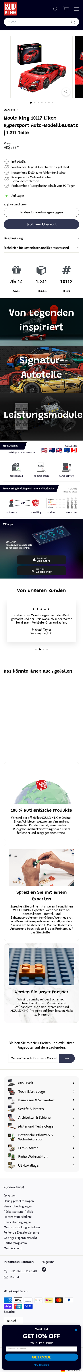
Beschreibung (13, 238)
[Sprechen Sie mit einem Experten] (41, 867)
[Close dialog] (76, 1330)
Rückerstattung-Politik (18, 1211)
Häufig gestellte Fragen (19, 1201)
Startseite (10, 109)
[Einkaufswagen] (66, 9)
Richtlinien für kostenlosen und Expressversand (36, 248)
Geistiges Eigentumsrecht (20, 1238)
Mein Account (13, 1248)
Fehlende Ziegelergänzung (21, 1232)
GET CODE (41, 1357)
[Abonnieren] (67, 1058)
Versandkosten (18, 204)
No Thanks (41, 1365)
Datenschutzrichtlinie (18, 1216)
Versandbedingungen (18, 1206)
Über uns (9, 1196)
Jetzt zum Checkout (41, 224)
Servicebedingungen (17, 1222)
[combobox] (41, 22)
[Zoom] (66, 92)
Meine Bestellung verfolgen (22, 1227)
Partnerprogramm (15, 1243)
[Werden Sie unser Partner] (41, 967)
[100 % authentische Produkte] (41, 785)
